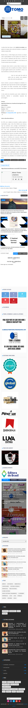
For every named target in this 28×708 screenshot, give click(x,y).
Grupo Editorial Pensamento (9, 593)
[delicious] (23, 1)
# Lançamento (14, 160)
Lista (11, 595)
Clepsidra (17, 682)
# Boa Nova (7, 160)
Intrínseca (5, 595)
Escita (3, 236)
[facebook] (6, 1)
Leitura (3, 200)
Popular (5, 479)
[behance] (21, 1)
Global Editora (6, 591)
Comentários (22, 479)
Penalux (20, 595)
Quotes (4, 598)
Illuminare (21, 593)
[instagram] (4, 1)
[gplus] (10, 1)
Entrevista (5, 588)
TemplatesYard (12, 704)
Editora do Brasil (15, 586)
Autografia (10, 584)
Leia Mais (25, 195)
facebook (24, 253)
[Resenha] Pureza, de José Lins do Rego (17, 562)
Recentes (14, 479)
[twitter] (8, 1)
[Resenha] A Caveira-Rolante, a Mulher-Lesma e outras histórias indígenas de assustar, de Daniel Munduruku (17, 550)
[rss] (19, 1)
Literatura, (10, 34)
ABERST (4, 584)
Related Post (5, 195)
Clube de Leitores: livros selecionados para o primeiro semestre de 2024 (13, 494)
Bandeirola (17, 584)
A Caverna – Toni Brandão (11, 510)
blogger (15, 253)
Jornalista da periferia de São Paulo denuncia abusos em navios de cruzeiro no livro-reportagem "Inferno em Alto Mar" (14, 212)
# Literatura (21, 160)
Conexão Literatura (8, 664)
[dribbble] (17, 1)
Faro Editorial (13, 588)
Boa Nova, (19, 32)
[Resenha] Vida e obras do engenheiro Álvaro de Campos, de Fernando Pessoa (17, 651)
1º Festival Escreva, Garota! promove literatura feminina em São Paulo (13, 248)
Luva (15, 595)
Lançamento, (5, 34)
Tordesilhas (20, 691)
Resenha (10, 598)
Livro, (13, 34)
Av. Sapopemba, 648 (11, 112)
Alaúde (4, 682)
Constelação (5, 586)
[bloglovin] (15, 1)
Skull (15, 598)
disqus (20, 253)
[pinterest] (12, 1)
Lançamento (4, 218)
